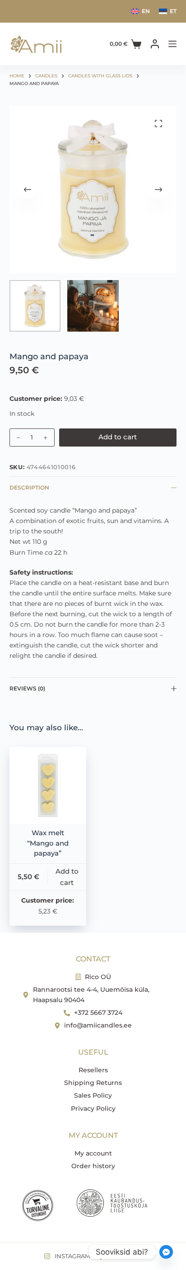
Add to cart (117, 437)
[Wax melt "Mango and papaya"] (47, 785)
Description (29, 487)
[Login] (154, 43)
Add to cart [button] (67, 877)
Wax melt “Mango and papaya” (48, 842)
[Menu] (172, 44)
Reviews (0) (27, 688)
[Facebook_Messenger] (166, 1252)
